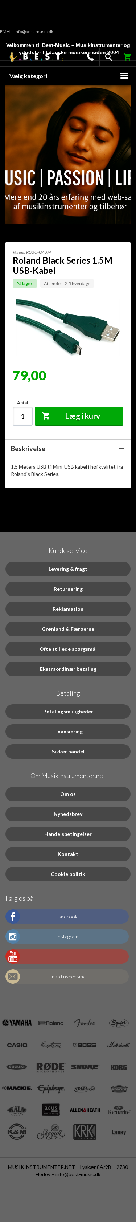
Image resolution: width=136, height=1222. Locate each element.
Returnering (68, 589)
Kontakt (68, 854)
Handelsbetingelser (68, 834)
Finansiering (68, 731)
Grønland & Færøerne (68, 629)
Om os (68, 794)
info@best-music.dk (77, 1174)
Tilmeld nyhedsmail (67, 976)
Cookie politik (68, 874)
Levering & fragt (68, 569)
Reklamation (68, 609)
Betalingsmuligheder (68, 711)
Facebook (67, 916)
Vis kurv (123, 55)
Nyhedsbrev (68, 814)
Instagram (67, 936)
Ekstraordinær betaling (68, 669)
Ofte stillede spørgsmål (68, 649)
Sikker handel (68, 751)
